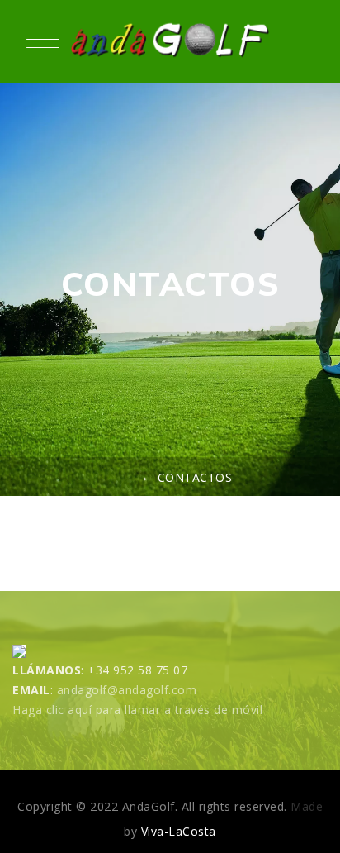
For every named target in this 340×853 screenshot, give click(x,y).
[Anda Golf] (170, 41)
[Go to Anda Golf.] (121, 477)
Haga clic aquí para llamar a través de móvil (137, 709)
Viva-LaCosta (178, 831)
